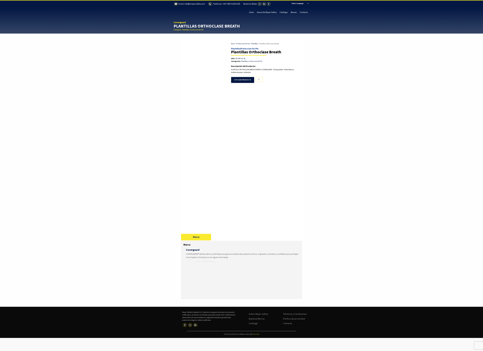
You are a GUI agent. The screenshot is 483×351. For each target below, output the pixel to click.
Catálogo (284, 12)
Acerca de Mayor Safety (267, 12)
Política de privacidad (294, 318)
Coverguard (180, 22)
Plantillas (185, 30)
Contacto (304, 12)
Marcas (294, 12)
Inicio (251, 12)
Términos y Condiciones (295, 314)
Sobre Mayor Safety (258, 314)
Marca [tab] (196, 237)
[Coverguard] (205, 260)
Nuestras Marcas (257, 318)
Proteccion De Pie (196, 30)
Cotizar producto (242, 80)
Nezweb (256, 334)
